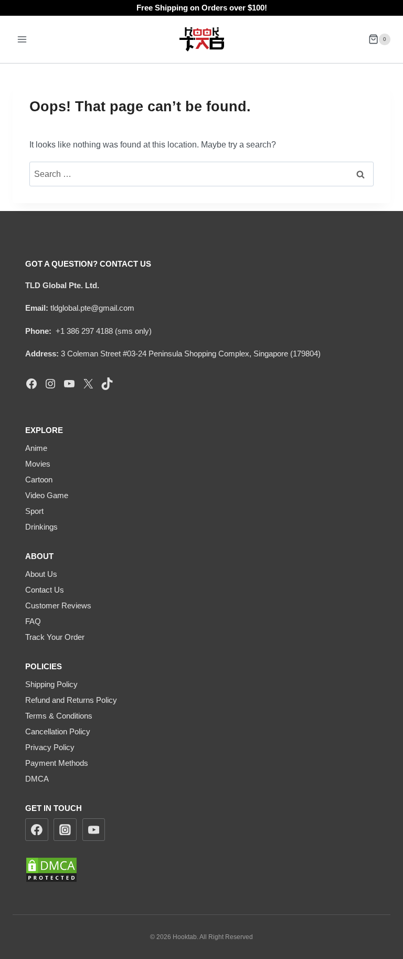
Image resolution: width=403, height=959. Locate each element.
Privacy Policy (50, 747)
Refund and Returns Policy (71, 699)
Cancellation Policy (57, 731)
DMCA (37, 778)
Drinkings (41, 526)
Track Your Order (54, 637)
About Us (41, 574)
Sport (34, 511)
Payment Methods (56, 762)
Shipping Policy (51, 684)
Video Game (46, 495)
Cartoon (38, 479)
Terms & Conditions (58, 715)
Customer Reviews (58, 605)
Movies (37, 463)
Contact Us (44, 589)
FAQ (33, 621)
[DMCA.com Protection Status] (201, 870)
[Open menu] (22, 39)
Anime (36, 448)
